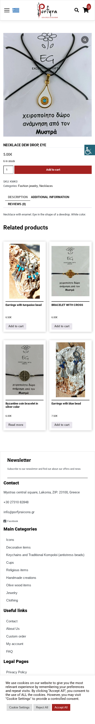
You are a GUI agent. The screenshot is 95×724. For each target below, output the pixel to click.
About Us (13, 628)
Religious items (17, 570)
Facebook (12, 521)
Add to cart (53, 169)
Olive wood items (18, 585)
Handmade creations (21, 578)
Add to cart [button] (15, 326)
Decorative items (18, 547)
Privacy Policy (16, 672)
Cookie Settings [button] (19, 707)
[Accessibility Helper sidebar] (89, 150)
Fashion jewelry (28, 186)
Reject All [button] (42, 707)
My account (14, 644)
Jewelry (11, 593)
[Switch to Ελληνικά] (14, 10)
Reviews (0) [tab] (17, 204)
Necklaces (46, 186)
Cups (10, 562)
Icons (10, 540)
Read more (15, 424)
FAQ (9, 651)
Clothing (12, 600)
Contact (11, 621)
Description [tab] (18, 197)
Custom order (16, 636)
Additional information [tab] (50, 197)
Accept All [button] (61, 707)
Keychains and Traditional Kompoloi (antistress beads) (45, 555)
